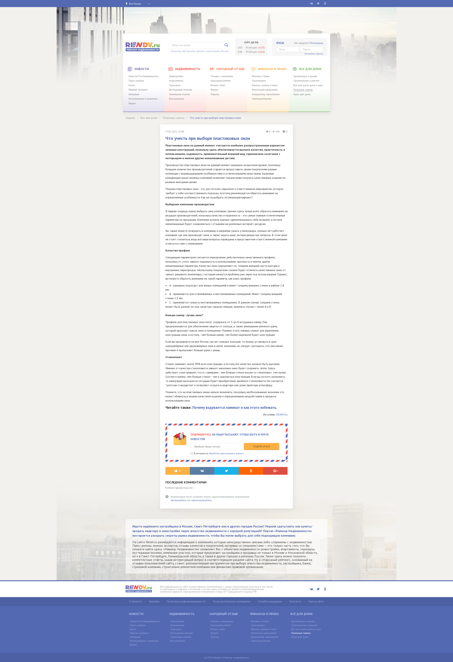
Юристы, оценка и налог (265, 85)
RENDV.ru (282, 414)
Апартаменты (176, 80)
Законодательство (262, 98)
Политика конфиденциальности (186, 601)
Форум (214, 89)
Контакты (295, 601)
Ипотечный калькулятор (265, 89)
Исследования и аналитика (143, 98)
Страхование (259, 80)
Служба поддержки (270, 601)
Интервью (134, 94)
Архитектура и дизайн (305, 76)
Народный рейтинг (221, 80)
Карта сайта (316, 601)
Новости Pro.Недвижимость (143, 76)
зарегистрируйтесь (201, 500)
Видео (132, 103)
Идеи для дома (302, 94)
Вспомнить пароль (314, 53)
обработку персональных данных (226, 453)
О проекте (135, 601)
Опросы (215, 94)
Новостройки (176, 76)
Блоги (132, 85)
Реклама (154, 601)
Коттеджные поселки (180, 89)
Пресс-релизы (136, 80)
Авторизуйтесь (178, 500)
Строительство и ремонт (306, 80)
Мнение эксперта (138, 89)
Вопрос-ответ (218, 85)
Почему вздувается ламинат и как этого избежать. (234, 407)
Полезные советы (303, 89)
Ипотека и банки (261, 76)
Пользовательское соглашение (232, 601)
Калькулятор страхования (266, 94)
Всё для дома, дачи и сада (308, 85)
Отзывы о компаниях (222, 76)
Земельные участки (179, 94)
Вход (280, 43)
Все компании (176, 98)
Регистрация (316, 43)
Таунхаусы (174, 85)
